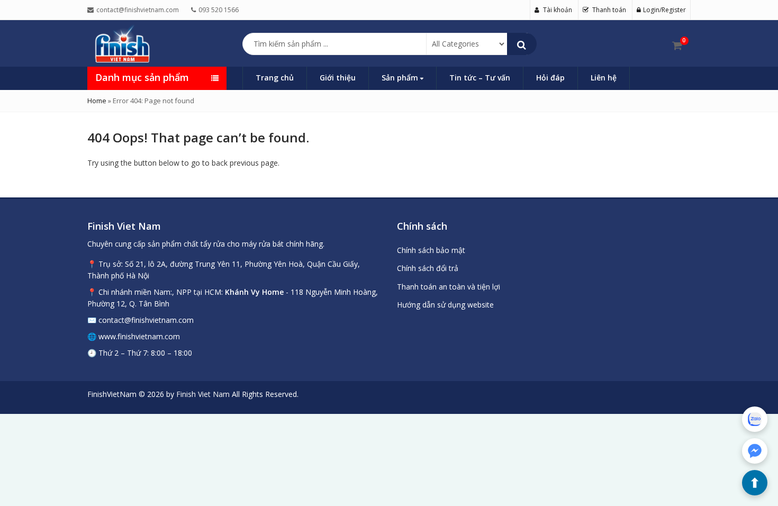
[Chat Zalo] (754, 419)
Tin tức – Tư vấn (479, 78)
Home (96, 100)
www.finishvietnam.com (139, 336)
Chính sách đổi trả (427, 268)
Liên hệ (604, 78)
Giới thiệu (338, 78)
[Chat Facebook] (754, 451)
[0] (677, 45)
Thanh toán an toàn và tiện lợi (448, 287)
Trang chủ (275, 78)
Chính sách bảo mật (431, 250)
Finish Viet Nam (203, 394)
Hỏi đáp (550, 78)
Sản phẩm (401, 78)
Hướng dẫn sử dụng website (445, 305)
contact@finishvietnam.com (146, 320)
